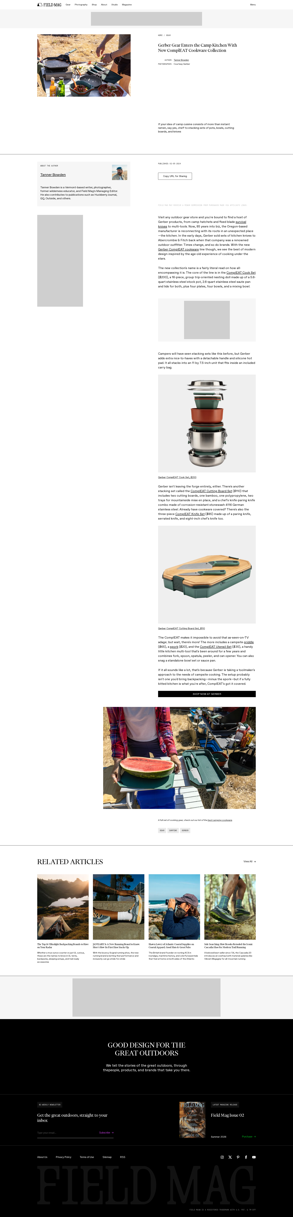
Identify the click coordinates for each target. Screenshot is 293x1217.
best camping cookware (220, 820)
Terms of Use (87, 1157)
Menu (253, 4)
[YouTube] (254, 1157)
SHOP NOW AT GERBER (207, 694)
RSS (122, 1157)
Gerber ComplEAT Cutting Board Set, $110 (181, 628)
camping (173, 830)
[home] (49, 4)
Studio (114, 4)
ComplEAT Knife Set (190, 514)
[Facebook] (246, 1157)
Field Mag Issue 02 (227, 1115)
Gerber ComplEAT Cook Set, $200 (177, 477)
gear (168, 35)
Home (160, 35)
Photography (81, 4)
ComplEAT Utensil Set (216, 646)
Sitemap (107, 1157)
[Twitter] (230, 1157)
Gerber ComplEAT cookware (178, 249)
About (104, 4)
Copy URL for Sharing (175, 176)
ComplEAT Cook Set (241, 272)
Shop (94, 4)
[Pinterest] (238, 1157)
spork (174, 646)
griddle (249, 642)
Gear (68, 4)
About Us (42, 1157)
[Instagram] (222, 1157)
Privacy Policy (63, 1157)
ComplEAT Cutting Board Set (211, 491)
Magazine (127, 4)
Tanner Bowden (181, 60)
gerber (185, 830)
